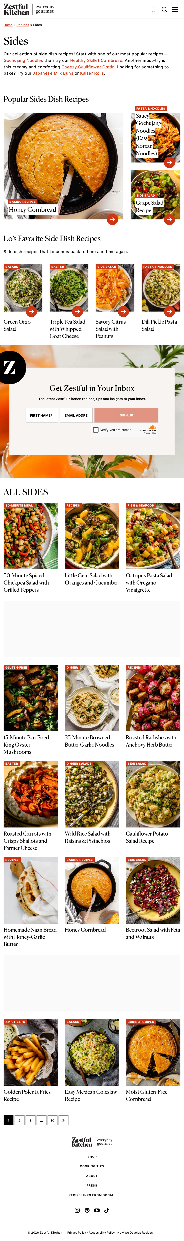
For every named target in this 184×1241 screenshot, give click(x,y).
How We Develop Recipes (135, 1232)
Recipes (23, 25)
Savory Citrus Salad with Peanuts (111, 328)
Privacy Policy (76, 1232)
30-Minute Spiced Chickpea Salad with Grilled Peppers (26, 582)
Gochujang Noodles (23, 60)
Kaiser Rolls (92, 73)
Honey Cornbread (85, 930)
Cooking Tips (92, 1166)
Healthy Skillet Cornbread (96, 60)
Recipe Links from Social (92, 1195)
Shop (92, 1157)
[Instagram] (77, 1210)
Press (92, 1185)
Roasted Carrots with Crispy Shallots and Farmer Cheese (27, 840)
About (92, 1176)
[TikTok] (107, 1210)
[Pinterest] (87, 1210)
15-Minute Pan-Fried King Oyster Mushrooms (26, 744)
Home (8, 25)
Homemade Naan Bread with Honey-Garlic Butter (30, 937)
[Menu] (175, 9)
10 (53, 1121)
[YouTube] (97, 1210)
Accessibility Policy (102, 1232)
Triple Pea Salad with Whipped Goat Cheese (67, 328)
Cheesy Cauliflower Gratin (88, 67)
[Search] (164, 9)
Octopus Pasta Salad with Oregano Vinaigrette (149, 582)
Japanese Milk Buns (53, 73)
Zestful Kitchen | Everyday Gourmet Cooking (29, 9)
